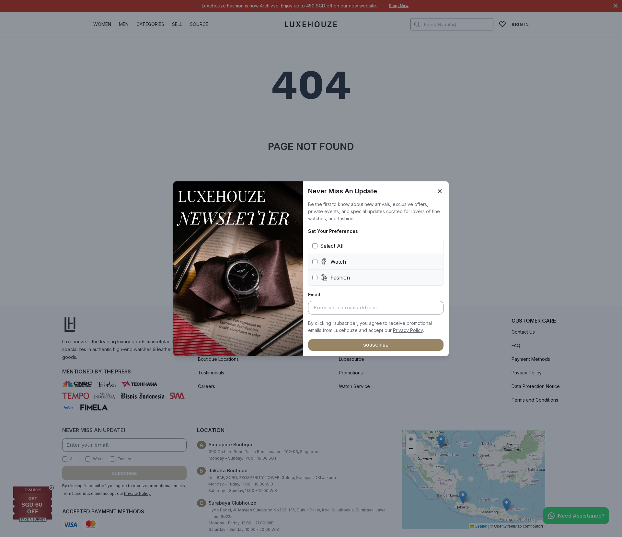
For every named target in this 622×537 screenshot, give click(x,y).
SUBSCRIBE (375, 345)
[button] (408, 330)
